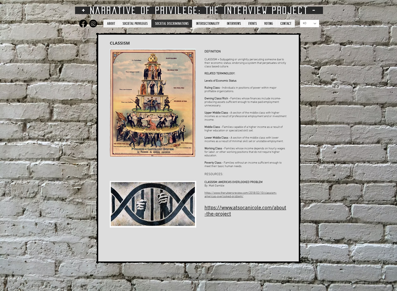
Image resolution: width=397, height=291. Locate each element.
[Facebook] (83, 23)
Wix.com (205, 279)
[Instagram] (93, 23)
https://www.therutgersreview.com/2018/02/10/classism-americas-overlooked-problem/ (240, 194)
